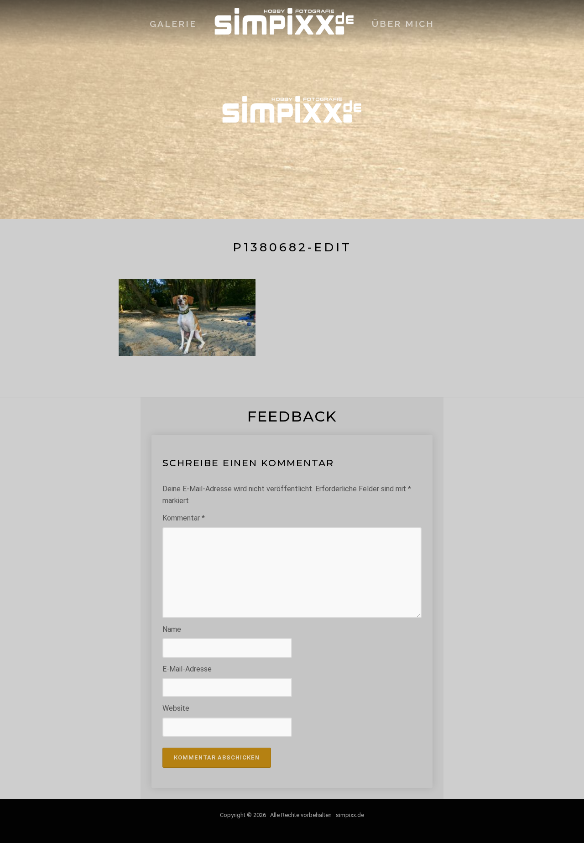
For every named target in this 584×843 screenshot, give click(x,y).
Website (175, 708)
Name (171, 629)
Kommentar (183, 518)
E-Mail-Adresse (187, 669)
